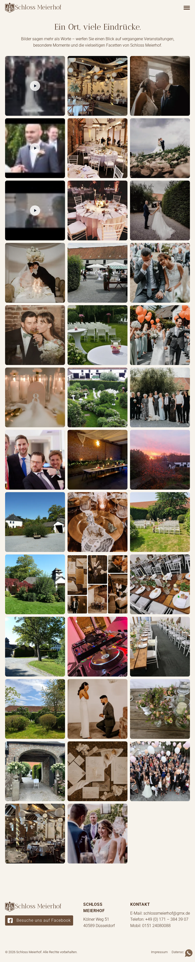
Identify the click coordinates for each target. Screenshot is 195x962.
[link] (33, 8)
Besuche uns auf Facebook (44, 920)
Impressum (159, 952)
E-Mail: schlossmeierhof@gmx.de (160, 913)
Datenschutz (181, 952)
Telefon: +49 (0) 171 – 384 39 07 (159, 919)
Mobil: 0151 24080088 (150, 925)
